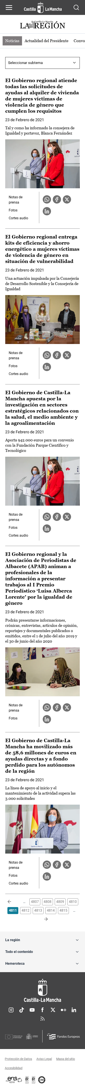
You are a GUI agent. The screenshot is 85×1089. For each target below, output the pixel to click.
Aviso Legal (44, 1059)
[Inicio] (42, 990)
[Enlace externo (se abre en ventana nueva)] (33, 1080)
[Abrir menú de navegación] (8, 7)
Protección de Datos (18, 1059)
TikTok (21, 1010)
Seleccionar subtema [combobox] (25, 62)
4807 (35, 902)
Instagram (11, 1010)
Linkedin (74, 1010)
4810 (73, 902)
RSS (42, 1018)
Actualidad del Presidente (46, 40)
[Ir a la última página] (42, 919)
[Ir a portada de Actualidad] (42, 25)
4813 (38, 910)
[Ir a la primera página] (13, 901)
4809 (60, 902)
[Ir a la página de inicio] (43, 7)
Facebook (42, 1010)
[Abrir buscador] (76, 7)
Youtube (32, 1010)
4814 (51, 910)
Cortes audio (18, 218)
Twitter (53, 1010)
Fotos (13, 210)
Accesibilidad (13, 1068)
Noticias (12, 40)
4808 (47, 902)
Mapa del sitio (65, 1059)
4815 (63, 910)
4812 (25, 910)
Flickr (63, 1010)
